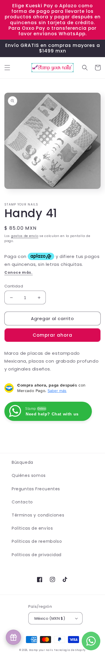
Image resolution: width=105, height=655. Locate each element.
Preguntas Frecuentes (36, 489)
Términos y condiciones (38, 515)
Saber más (57, 391)
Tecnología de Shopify (70, 650)
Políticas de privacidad (37, 555)
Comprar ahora (52, 335)
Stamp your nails (41, 650)
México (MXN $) (49, 618)
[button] (7, 67)
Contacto (22, 502)
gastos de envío (24, 236)
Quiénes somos (29, 475)
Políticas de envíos (32, 528)
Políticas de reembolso (37, 541)
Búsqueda (22, 462)
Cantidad (13, 286)
